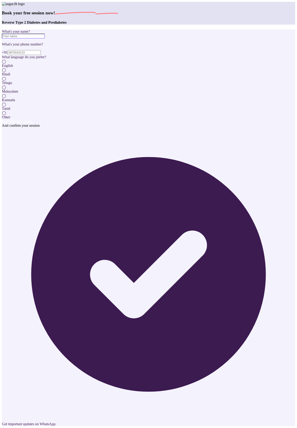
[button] (148, 63)
